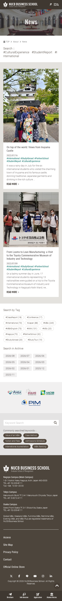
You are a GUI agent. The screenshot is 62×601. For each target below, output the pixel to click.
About (16, 42)
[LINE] (27, 576)
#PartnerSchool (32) (32, 334)
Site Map (8, 544)
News (24, 42)
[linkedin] (51, 576)
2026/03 (39, 362)
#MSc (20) (47, 328)
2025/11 (10, 374)
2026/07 (25, 356)
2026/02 (10, 368)
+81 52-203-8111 (14, 483)
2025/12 (39, 368)
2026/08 (10, 356)
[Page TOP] (57, 586)
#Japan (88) (32, 323)
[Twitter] (11, 576)
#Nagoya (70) (12, 334)
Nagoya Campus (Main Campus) (18, 477)
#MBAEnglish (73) (14, 328)
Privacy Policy (10, 552)
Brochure (10, 598)
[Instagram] (43, 576)
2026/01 (25, 368)
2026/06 (39, 356)
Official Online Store (14, 567)
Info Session (24, 598)
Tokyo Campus (10, 492)
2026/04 (25, 362)
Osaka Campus (10, 504)
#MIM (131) (32, 328)
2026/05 (10, 362)
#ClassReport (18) (14, 317)
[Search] (55, 423)
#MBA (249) (48, 323)
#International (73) (14, 323)
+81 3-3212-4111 (14, 498)
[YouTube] (35, 576)
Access (7, 537)
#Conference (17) (34, 317)
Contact (7, 559)
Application (38, 598)
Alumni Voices (52, 598)
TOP (7, 42)
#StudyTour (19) (35, 340)
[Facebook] (19, 576)
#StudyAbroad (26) (14, 340)
